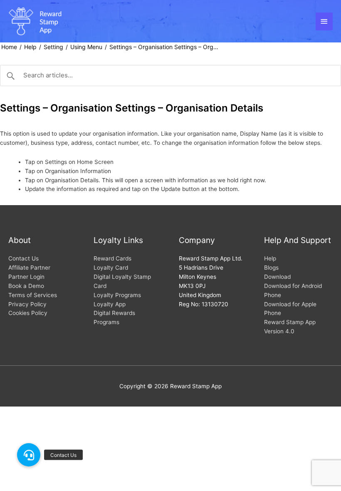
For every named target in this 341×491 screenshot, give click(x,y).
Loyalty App (110, 304)
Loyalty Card (111, 267)
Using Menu (86, 46)
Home (9, 46)
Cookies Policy (27, 313)
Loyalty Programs (117, 295)
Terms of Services (32, 295)
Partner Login (26, 276)
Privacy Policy (27, 304)
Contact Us (23, 258)
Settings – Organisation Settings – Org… (163, 46)
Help (30, 46)
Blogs (271, 267)
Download (277, 276)
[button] (28, 454)
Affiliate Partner (29, 267)
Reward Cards (112, 258)
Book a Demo (26, 286)
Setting (53, 46)
